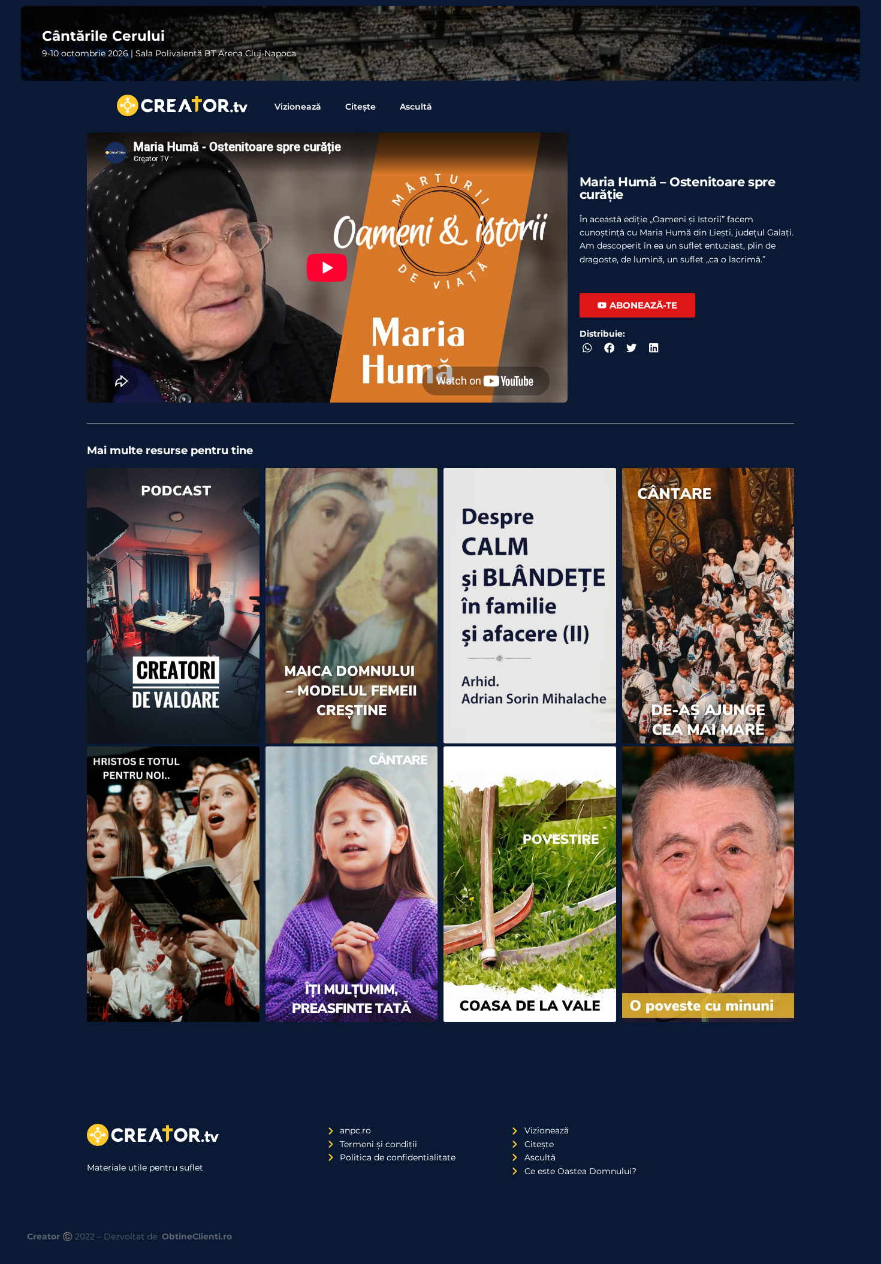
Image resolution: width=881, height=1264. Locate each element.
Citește (360, 106)
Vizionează (297, 106)
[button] (588, 348)
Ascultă (416, 106)
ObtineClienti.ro (197, 1236)
